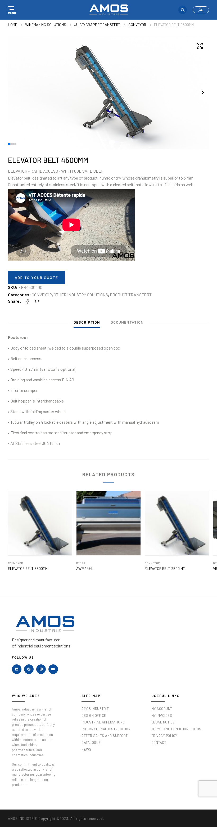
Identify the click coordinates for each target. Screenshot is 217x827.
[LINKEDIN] (16, 669)
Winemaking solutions (45, 24)
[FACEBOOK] (29, 669)
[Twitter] (37, 300)
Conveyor (137, 24)
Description (87, 322)
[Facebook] (27, 300)
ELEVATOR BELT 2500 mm (165, 568)
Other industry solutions (81, 294)
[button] (11, 10)
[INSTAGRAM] (41, 669)
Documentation (127, 322)
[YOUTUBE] (53, 669)
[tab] (86, 323)
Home (12, 24)
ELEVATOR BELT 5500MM (28, 568)
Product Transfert (131, 294)
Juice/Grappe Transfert (97, 24)
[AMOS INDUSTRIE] (108, 10)
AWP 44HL (84, 568)
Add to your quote (36, 277)
